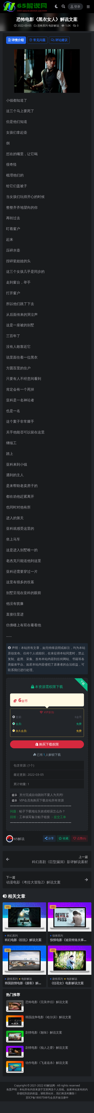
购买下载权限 (49, 744)
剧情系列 (12, 979)
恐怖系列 (42, 25)
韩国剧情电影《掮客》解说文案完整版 (23, 985)
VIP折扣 (49, 712)
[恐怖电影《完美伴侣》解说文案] (15, 1006)
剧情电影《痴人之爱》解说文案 (46, 1047)
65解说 (19, 839)
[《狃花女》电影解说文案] (69, 960)
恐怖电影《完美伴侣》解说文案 (46, 1002)
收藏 (65, 838)
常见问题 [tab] (39, 40)
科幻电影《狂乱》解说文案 (23, 940)
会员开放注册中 (59, 1097)
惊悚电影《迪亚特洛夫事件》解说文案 (67, 942)
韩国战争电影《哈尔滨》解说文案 (48, 1017)
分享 (51, 838)
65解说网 (49, 1085)
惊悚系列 (57, 935)
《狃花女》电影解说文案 (67, 983)
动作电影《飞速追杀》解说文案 (46, 1063)
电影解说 (54, 25)
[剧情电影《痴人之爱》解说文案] (15, 1051)
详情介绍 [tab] (18, 40)
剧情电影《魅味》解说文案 (43, 1032)
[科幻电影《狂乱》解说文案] (24, 917)
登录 (77, 6)
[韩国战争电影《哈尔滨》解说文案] (15, 1021)
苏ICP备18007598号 (38, 1097)
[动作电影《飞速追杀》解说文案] (15, 1067)
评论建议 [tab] (61, 40)
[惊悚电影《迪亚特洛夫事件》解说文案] (69, 917)
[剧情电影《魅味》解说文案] (15, 1036)
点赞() (81, 838)
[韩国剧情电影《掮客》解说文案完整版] (24, 960)
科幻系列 (12, 935)
